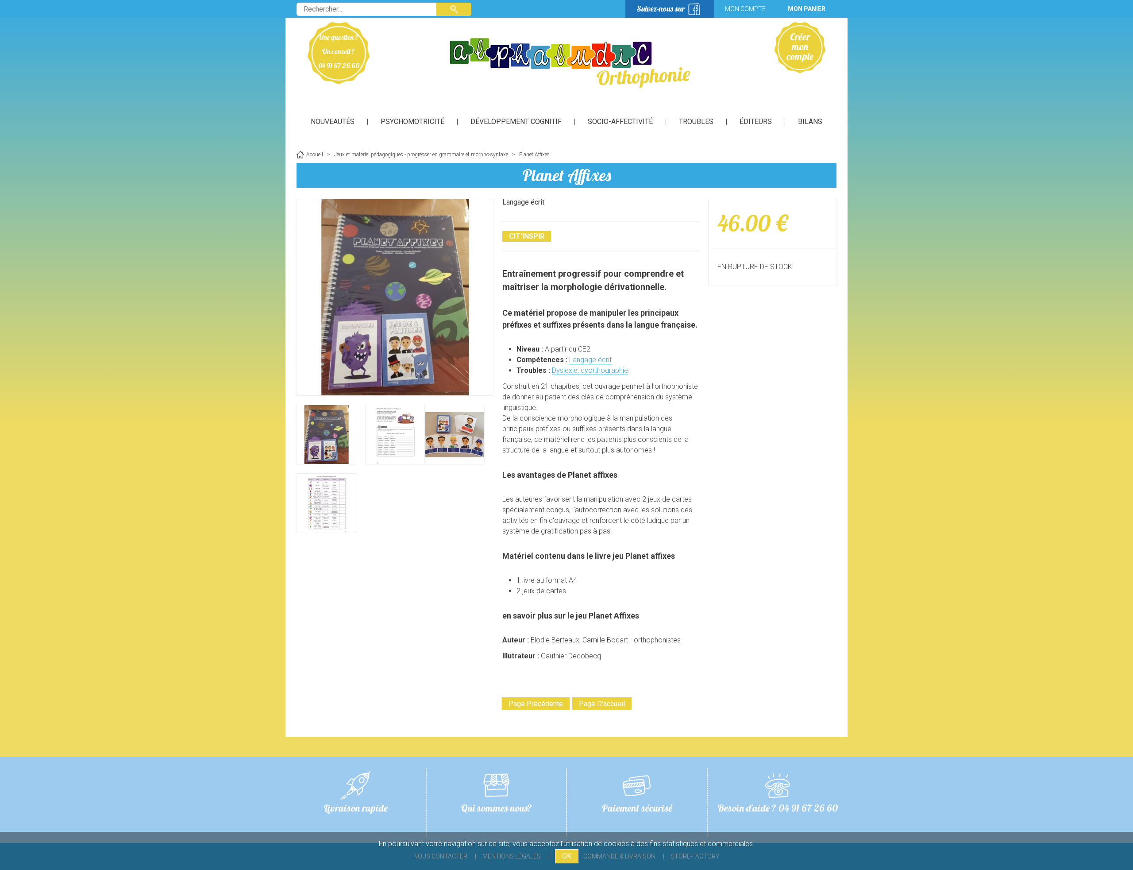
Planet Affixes (566, 175)
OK (566, 856)
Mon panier (806, 8)
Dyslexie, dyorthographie (590, 370)
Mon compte (745, 8)
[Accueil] (566, 62)
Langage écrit (590, 360)
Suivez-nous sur (660, 9)
